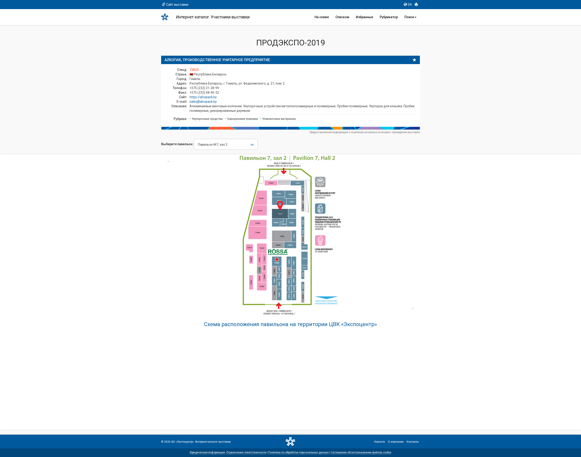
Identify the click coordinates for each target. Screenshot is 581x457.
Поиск (409, 17)
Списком (342, 17)
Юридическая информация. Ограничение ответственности (228, 452)
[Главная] (166, 17)
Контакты (412, 441)
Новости (379, 441)
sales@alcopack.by (203, 101)
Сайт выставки (177, 4)
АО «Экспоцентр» (182, 441)
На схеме (322, 17)
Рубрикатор (389, 17)
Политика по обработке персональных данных (298, 452)
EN (410, 4)
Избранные (364, 17)
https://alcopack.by (203, 97)
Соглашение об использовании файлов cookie (361, 452)
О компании (396, 441)
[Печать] (416, 4)
